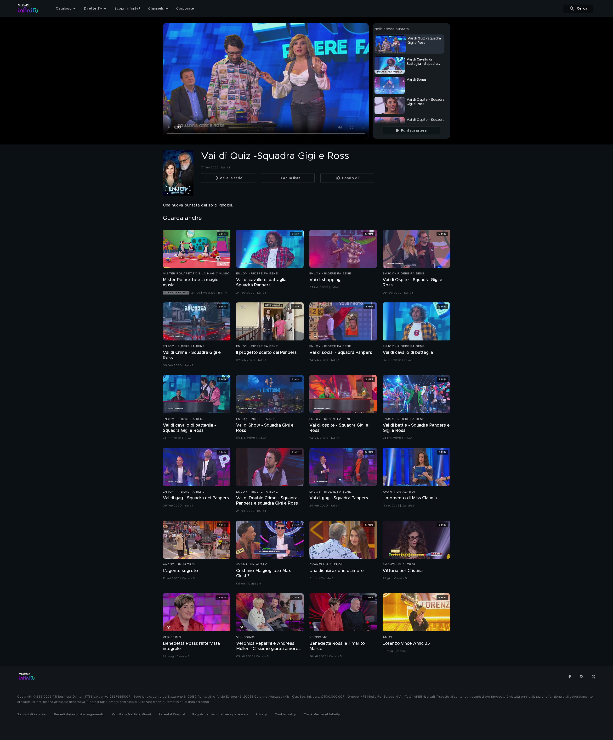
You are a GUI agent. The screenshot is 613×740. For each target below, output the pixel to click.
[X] (593, 676)
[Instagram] (581, 676)
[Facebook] (570, 676)
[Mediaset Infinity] (28, 8)
